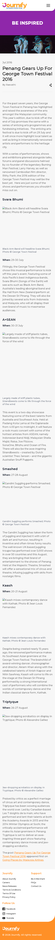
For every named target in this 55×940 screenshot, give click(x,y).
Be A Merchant (38, 879)
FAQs (33, 882)
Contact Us (36, 886)
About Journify (9, 879)
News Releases (9, 886)
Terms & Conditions (11, 890)
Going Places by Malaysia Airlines (23, 860)
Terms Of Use (8, 893)
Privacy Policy (8, 897)
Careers (6, 882)
